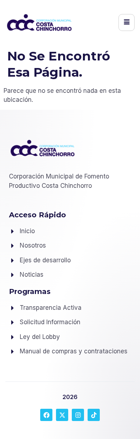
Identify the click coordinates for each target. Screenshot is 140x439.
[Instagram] (78, 415)
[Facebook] (46, 415)
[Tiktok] (94, 415)
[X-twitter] (62, 415)
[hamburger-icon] (126, 22)
